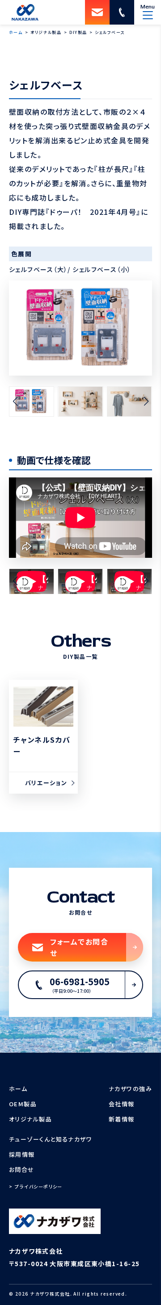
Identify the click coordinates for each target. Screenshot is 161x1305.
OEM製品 (23, 1104)
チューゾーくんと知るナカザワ (50, 1139)
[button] (15, 401)
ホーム (18, 1088)
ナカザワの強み (130, 1088)
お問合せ (21, 1169)
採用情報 (22, 1154)
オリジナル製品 (30, 1119)
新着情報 (122, 1119)
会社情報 (122, 1104)
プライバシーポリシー (38, 1186)
